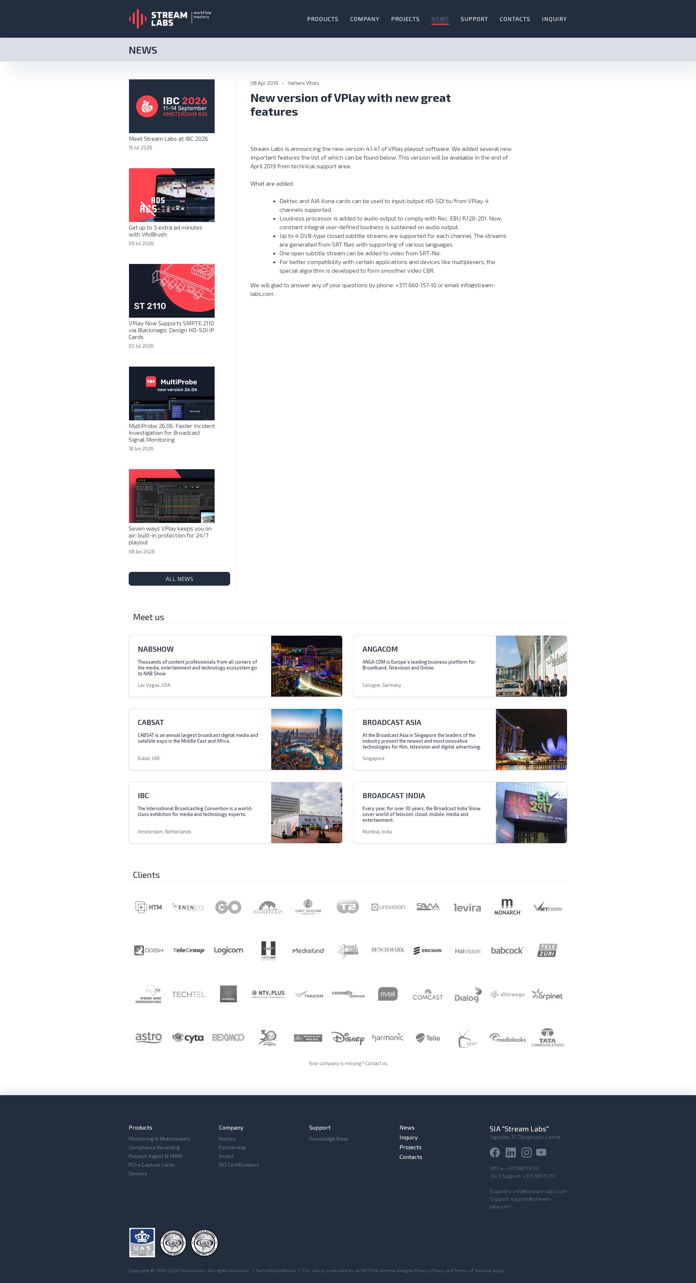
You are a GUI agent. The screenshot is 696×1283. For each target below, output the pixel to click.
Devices (138, 1173)
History (227, 1138)
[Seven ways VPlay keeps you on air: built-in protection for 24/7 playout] (172, 495)
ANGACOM (380, 648)
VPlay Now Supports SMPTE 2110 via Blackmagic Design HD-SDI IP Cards (171, 329)
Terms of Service (473, 1270)
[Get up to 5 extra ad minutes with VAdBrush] (172, 194)
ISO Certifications (239, 1165)
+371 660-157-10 (415, 284)
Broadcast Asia (391, 722)
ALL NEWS (179, 578)
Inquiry (554, 18)
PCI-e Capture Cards (152, 1165)
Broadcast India (393, 795)
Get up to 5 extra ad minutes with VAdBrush (165, 231)
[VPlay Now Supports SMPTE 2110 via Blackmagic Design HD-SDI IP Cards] (172, 289)
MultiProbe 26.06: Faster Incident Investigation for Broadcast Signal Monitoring (172, 432)
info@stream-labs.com (540, 1191)
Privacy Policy (429, 1270)
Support (474, 18)
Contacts (515, 18)
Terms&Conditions (276, 1270)
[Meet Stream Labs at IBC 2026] (172, 105)
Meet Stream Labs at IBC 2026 (168, 138)
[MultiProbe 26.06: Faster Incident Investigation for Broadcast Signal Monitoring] (172, 392)
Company (365, 18)
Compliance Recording (154, 1147)
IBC (143, 795)
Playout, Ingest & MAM (155, 1156)
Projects (405, 18)
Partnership (232, 1147)
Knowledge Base (328, 1138)
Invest (226, 1156)
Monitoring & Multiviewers (160, 1138)
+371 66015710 (522, 1168)
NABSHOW (156, 648)
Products (323, 18)
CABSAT (151, 722)
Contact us (376, 1063)
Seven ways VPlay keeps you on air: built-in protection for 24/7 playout (170, 535)
